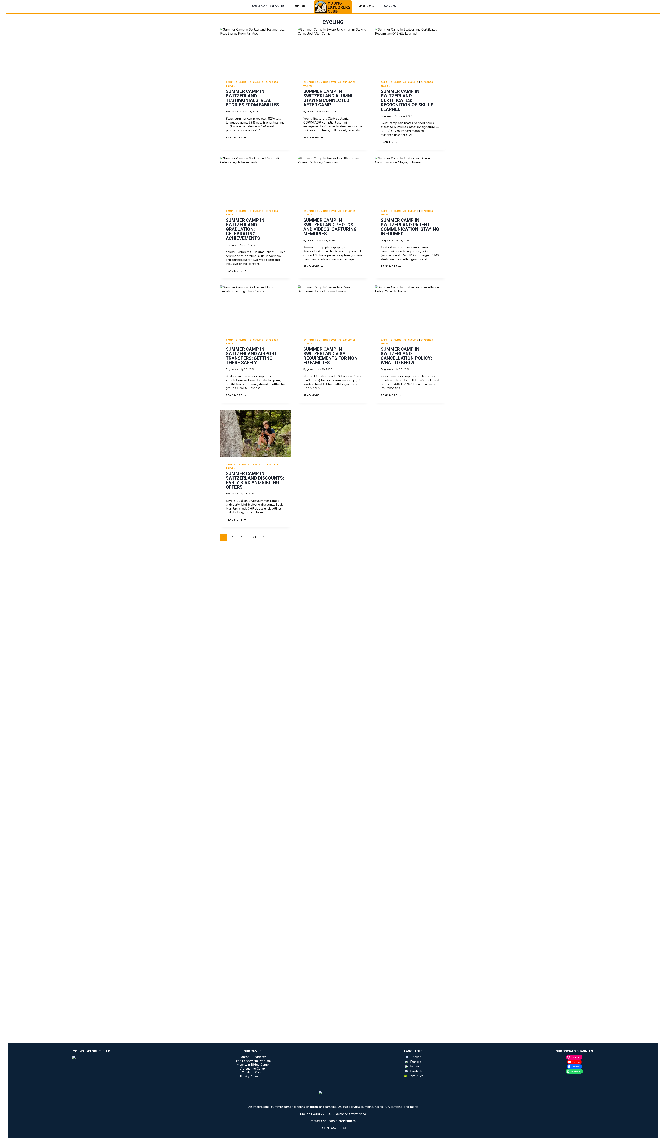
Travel (230, 85)
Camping (231, 82)
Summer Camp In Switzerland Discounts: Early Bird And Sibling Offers (255, 480)
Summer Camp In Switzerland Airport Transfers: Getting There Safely (251, 355)
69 (255, 537)
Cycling (258, 82)
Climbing (245, 82)
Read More (236, 137)
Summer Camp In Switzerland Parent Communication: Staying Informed (410, 227)
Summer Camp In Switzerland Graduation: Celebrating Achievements (245, 229)
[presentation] (255, 51)
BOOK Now (390, 6)
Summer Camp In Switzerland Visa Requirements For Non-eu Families (331, 355)
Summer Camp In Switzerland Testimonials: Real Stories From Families (252, 98)
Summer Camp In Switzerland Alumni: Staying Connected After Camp (328, 98)
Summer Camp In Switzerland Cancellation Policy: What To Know (406, 355)
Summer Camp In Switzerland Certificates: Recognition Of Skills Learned (407, 100)
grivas (232, 111)
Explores (272, 82)
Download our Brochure (268, 6)
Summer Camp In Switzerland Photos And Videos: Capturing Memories (330, 227)
